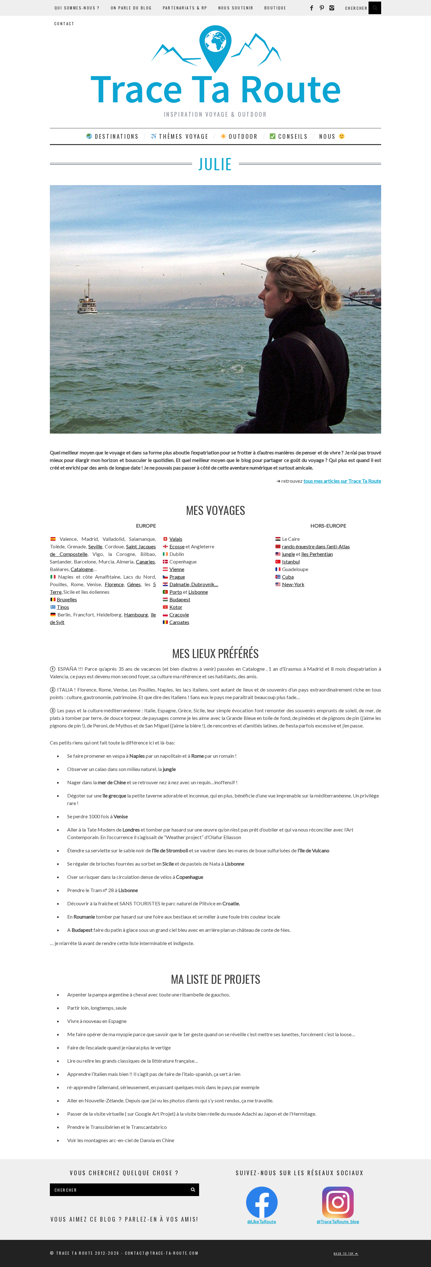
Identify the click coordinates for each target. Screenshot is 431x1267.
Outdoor (242, 136)
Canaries (145, 561)
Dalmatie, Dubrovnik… (193, 584)
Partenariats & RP (185, 7)
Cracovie (179, 614)
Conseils (292, 136)
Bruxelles (67, 599)
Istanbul (291, 561)
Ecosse (177, 546)
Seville (95, 546)
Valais (175, 539)
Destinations (116, 136)
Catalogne (82, 569)
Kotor (175, 607)
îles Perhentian (317, 554)
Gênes (134, 584)
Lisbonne (198, 592)
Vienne (176, 569)
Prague (177, 577)
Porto (175, 592)
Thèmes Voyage (183, 136)
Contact (64, 23)
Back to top (344, 1253)
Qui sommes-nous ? (77, 7)
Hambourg (136, 614)
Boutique (275, 7)
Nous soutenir (236, 7)
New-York (293, 584)
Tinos (63, 607)
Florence (114, 584)
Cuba (288, 577)
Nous (328, 136)
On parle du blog (131, 7)
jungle (288, 554)
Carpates (179, 622)
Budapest (179, 599)
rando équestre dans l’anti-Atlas (316, 546)
